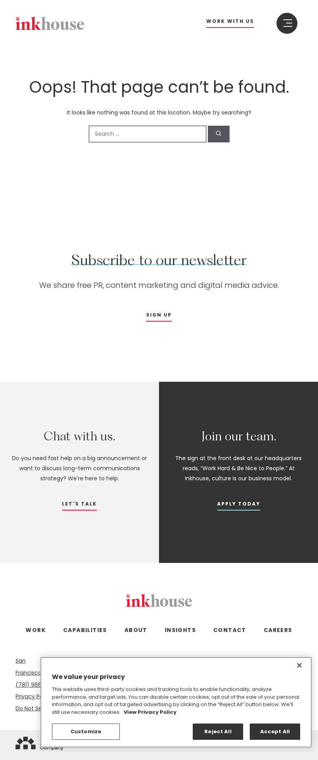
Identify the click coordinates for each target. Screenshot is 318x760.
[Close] (299, 665)
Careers (278, 630)
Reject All (217, 731)
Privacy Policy (34, 696)
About (135, 630)
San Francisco (28, 667)
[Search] (219, 134)
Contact (229, 630)
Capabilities (85, 630)
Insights (180, 630)
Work (36, 630)
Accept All (275, 731)
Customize (86, 731)
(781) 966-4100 (36, 685)
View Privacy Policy (150, 712)
